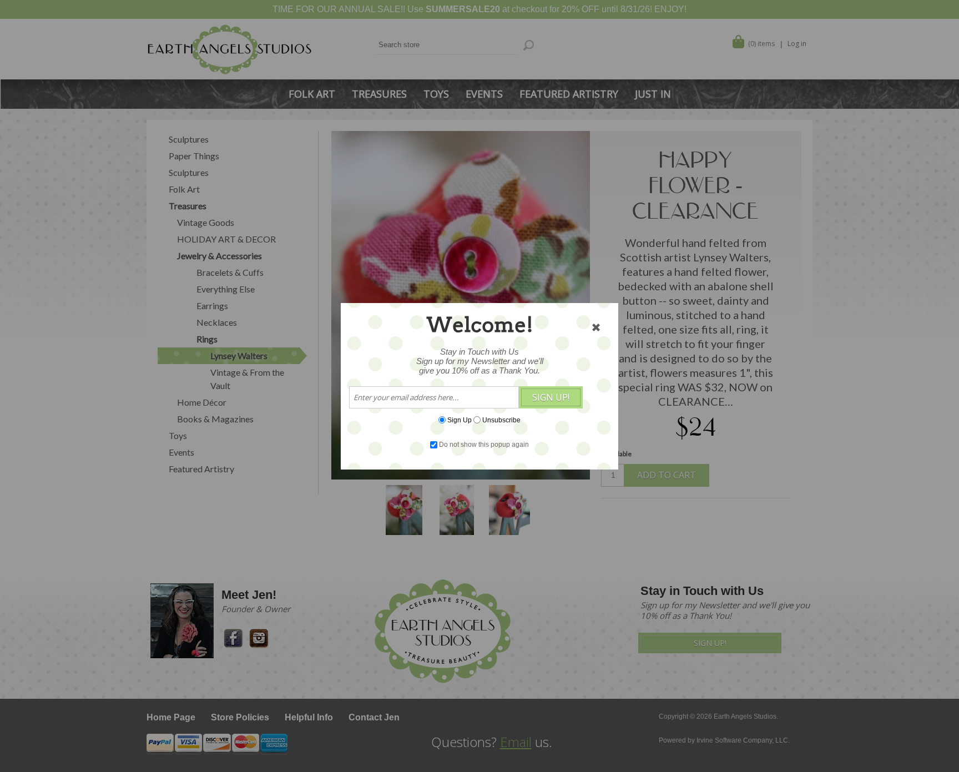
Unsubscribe (501, 419)
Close (596, 327)
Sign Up (459, 419)
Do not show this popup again (484, 444)
